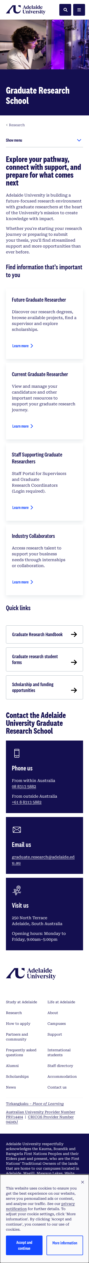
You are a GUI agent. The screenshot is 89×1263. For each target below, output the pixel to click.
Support (54, 1034)
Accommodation (62, 1076)
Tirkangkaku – (35, 1104)
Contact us (57, 1087)
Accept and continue (24, 1245)
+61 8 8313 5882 (27, 802)
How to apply (18, 1024)
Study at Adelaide (21, 1002)
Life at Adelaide (61, 1002)
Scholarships (17, 1076)
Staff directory (60, 1066)
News (11, 1087)
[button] (82, 1182)
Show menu (14, 140)
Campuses (56, 1024)
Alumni (12, 1066)
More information (64, 1243)
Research (14, 1013)
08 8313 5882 (24, 786)
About (52, 1013)
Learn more (20, 345)
